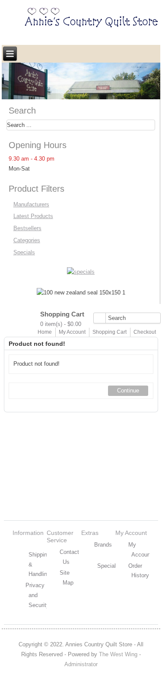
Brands (103, 544)
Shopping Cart (109, 332)
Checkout (144, 332)
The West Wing (118, 654)
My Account (72, 332)
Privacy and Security (37, 595)
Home (45, 332)
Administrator (81, 664)
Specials (24, 252)
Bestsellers (27, 228)
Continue (128, 390)
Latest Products (33, 216)
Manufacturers (31, 204)
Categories (26, 240)
